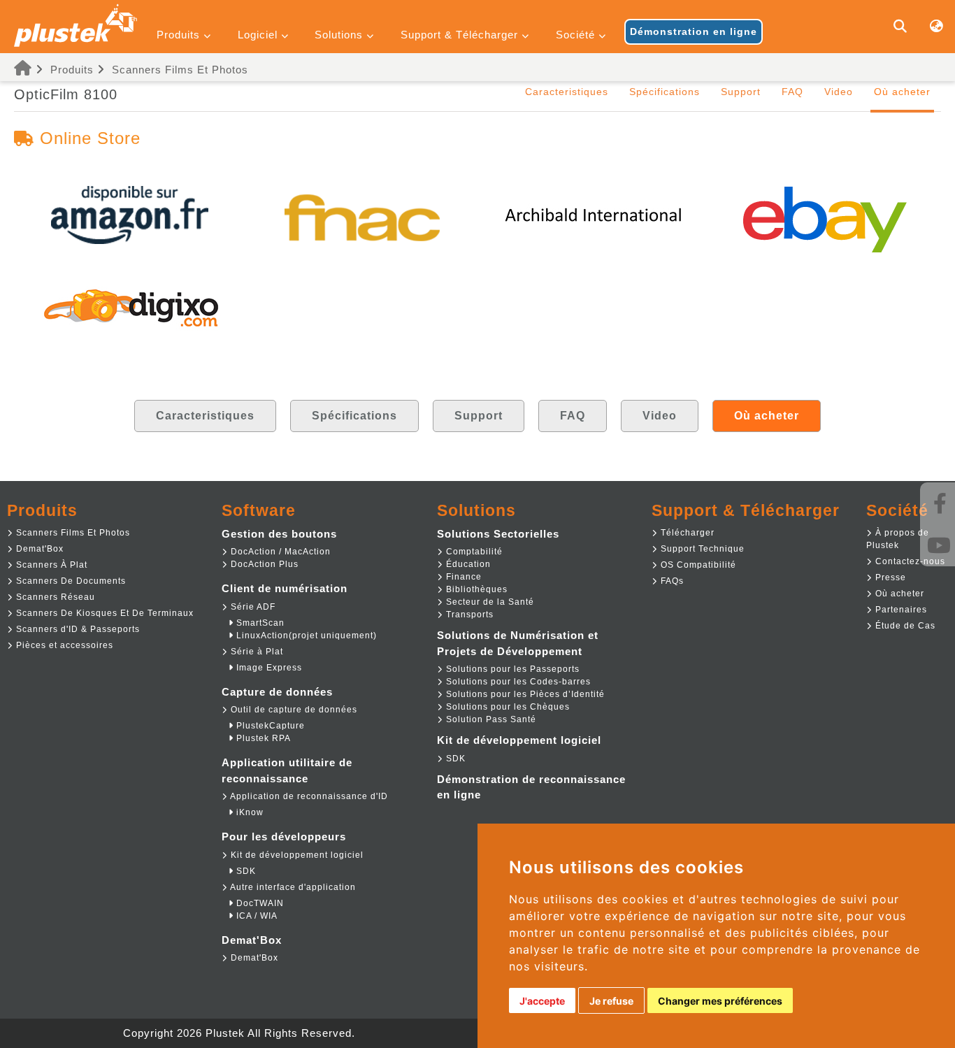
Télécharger (686, 533)
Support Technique (701, 549)
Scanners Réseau (54, 597)
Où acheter (898, 593)
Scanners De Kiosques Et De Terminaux (103, 613)
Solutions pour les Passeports (511, 669)
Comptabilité (473, 552)
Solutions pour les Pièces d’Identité (524, 694)
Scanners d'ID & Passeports (76, 629)
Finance (462, 577)
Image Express (268, 668)
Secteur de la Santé (488, 602)
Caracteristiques (566, 91)
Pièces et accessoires (63, 645)
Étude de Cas (904, 626)
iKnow (249, 812)
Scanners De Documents (69, 581)
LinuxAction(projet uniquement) (305, 635)
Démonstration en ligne (693, 31)
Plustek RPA (262, 738)
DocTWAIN (259, 903)
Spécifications (664, 91)
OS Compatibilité (697, 565)
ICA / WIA (256, 916)
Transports (468, 614)
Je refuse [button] (611, 1001)
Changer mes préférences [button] (720, 1001)
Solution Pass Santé (489, 719)
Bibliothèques (475, 589)
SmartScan (259, 623)
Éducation (467, 564)
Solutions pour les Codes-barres (517, 682)
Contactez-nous (909, 561)
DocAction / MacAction (279, 552)
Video (838, 91)
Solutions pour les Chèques (506, 707)
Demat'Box (38, 549)
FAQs (671, 581)
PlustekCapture (269, 726)
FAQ (792, 91)
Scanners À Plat (50, 565)
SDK (245, 871)
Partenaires (900, 610)
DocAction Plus (263, 564)
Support (741, 91)
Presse (889, 577)
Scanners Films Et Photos (180, 70)
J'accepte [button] (542, 1001)
